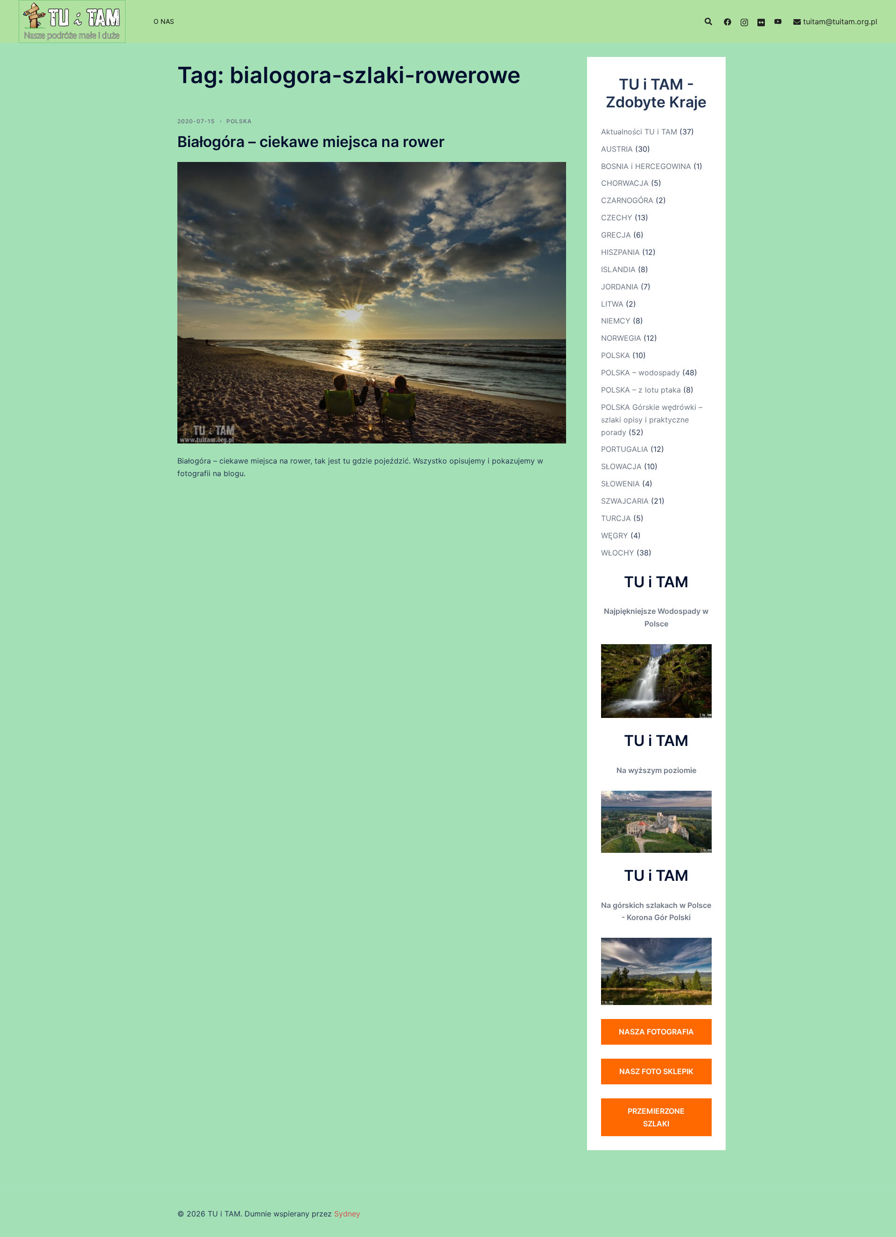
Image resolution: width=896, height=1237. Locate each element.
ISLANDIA (618, 269)
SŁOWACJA (621, 466)
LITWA (612, 304)
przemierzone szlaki (656, 1117)
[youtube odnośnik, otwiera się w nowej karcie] (778, 21)
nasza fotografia (656, 1031)
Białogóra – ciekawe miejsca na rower (311, 142)
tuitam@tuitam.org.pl (840, 21)
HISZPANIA (620, 252)
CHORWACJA (625, 183)
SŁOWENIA (620, 483)
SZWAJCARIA (625, 501)
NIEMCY (615, 320)
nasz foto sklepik (656, 1071)
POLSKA (239, 121)
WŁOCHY (617, 552)
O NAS (164, 21)
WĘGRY (614, 535)
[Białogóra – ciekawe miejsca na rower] (371, 302)
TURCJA (616, 518)
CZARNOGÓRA (627, 200)
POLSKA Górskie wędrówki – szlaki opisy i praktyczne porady (651, 419)
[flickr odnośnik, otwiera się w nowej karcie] (761, 21)
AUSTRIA (617, 149)
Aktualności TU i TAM (639, 131)
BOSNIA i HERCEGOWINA (646, 166)
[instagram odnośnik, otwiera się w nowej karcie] (744, 21)
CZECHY (616, 217)
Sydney (347, 1213)
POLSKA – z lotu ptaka (641, 389)
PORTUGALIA (624, 449)
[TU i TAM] (72, 20)
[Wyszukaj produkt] (708, 21)
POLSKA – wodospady (640, 372)
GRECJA (616, 234)
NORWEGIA (621, 338)
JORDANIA (619, 286)
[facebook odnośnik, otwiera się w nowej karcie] (727, 21)
